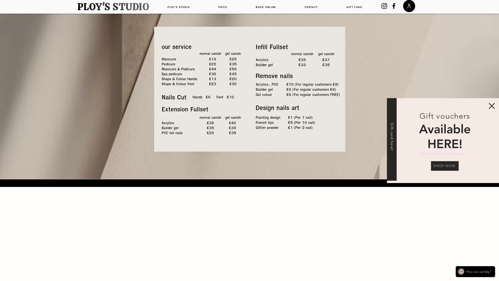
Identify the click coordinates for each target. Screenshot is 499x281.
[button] (492, 106)
